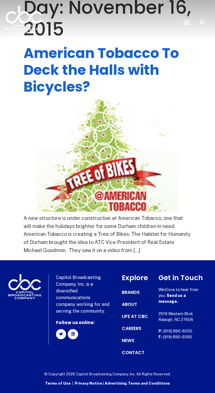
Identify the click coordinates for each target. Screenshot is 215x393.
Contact (133, 352)
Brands (131, 292)
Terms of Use (58, 383)
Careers (131, 328)
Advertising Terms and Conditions (137, 383)
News (128, 340)
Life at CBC (135, 316)
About (129, 304)
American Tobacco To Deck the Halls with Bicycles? (101, 70)
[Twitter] (61, 334)
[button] (187, 22)
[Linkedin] (73, 334)
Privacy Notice (89, 383)
